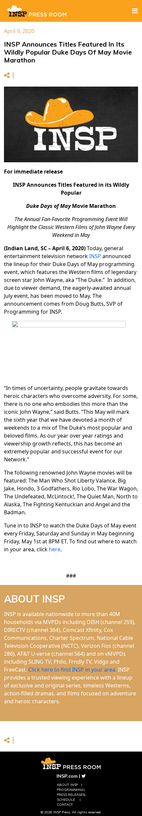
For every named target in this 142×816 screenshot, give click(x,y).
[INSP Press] (37, 11)
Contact (65, 804)
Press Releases (71, 795)
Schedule (66, 799)
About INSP (67, 785)
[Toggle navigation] (135, 11)
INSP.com (67, 776)
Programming (70, 790)
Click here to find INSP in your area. (72, 669)
